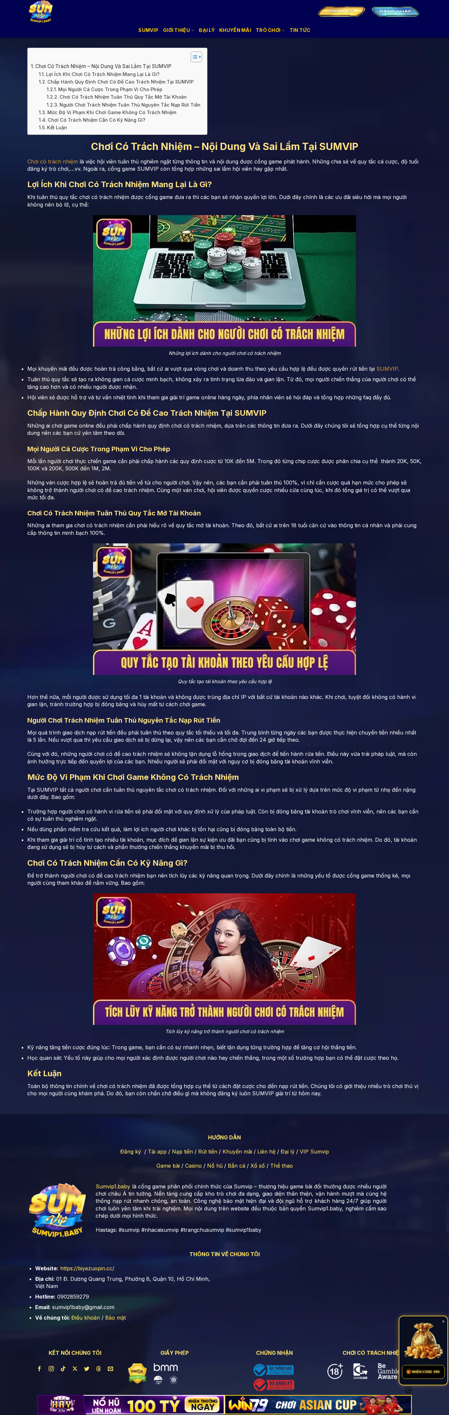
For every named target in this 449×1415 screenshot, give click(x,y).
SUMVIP (387, 368)
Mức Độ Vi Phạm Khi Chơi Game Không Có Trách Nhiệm (111, 112)
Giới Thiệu (176, 30)
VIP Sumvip (314, 1151)
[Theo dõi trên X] (75, 1368)
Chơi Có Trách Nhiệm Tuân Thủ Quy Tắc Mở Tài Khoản (123, 97)
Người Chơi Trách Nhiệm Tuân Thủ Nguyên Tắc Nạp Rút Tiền (130, 105)
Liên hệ (266, 1151)
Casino (193, 1165)
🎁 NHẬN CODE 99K (423, 1372)
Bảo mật (115, 1317)
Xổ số (257, 1165)
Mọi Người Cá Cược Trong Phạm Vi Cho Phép (110, 89)
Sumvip (148, 30)
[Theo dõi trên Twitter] (87, 1368)
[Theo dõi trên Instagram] (51, 1368)
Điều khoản (85, 1317)
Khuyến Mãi (235, 30)
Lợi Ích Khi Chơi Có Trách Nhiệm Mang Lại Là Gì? (102, 74)
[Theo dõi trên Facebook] (39, 1368)
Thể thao (281, 1165)
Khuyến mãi (237, 1151)
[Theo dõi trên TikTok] (63, 1368)
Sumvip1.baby (113, 1186)
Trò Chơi (268, 30)
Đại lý (288, 1151)
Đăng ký (130, 1151)
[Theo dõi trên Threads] (98, 1368)
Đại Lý (207, 30)
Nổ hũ (215, 1165)
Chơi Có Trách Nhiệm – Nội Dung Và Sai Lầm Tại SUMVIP (103, 66)
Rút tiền (207, 1151)
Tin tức (300, 30)
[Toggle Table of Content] (193, 56)
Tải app (157, 1151)
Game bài (168, 1165)
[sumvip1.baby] (45, 11)
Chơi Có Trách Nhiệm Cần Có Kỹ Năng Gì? (96, 120)
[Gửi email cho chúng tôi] (110, 1368)
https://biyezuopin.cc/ (87, 1268)
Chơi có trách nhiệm (52, 161)
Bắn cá (236, 1165)
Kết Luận (57, 127)
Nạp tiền (182, 1151)
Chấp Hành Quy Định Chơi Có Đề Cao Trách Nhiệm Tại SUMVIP (120, 82)
